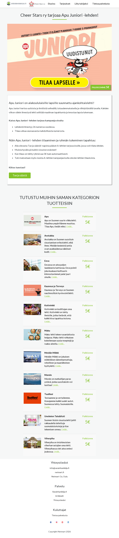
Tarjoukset (64, 3)
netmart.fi (59, 472)
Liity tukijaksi (81, 3)
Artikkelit (59, 496)
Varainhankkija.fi (59, 491)
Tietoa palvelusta (101, 3)
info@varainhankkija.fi (59, 468)
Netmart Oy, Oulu (60, 476)
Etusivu (51, 3)
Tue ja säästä (20, 175)
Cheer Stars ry (39, 4)
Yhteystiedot (59, 500)
